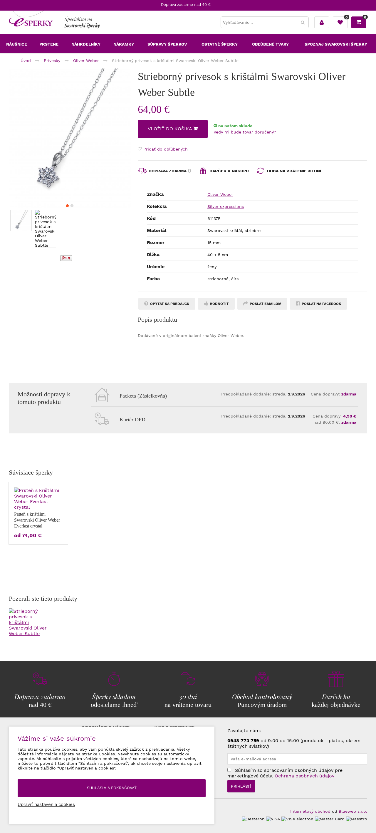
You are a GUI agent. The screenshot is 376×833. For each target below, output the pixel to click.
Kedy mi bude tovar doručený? (245, 132)
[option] (70, 138)
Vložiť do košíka (170, 128)
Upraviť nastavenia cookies (46, 804)
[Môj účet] (321, 22)
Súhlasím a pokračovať (112, 788)
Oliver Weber (220, 194)
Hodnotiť (219, 304)
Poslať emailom (265, 304)
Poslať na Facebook (321, 304)
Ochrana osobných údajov (304, 776)
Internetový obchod (310, 811)
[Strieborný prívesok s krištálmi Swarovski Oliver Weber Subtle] (70, 138)
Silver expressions (225, 206)
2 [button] (71, 205)
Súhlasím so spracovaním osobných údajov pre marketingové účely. (285, 773)
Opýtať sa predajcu (169, 304)
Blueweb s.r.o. (353, 811)
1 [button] (67, 205)
